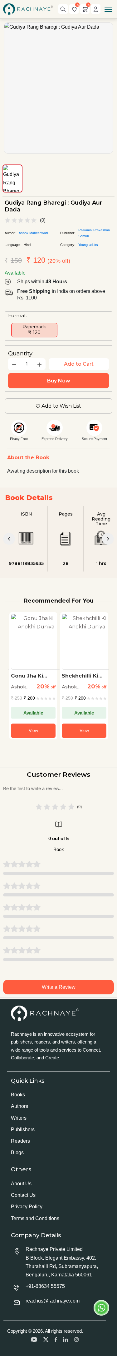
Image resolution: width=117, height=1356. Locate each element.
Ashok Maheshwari (33, 233)
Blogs (17, 1152)
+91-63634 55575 (45, 1286)
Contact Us (23, 1195)
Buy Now (58, 381)
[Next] (108, 539)
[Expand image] (58, 88)
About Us (21, 1183)
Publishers (23, 1129)
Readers (20, 1141)
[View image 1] (12, 178)
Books (18, 1094)
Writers (19, 1118)
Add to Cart (79, 364)
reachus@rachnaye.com (53, 1300)
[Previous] (9, 539)
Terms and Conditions (35, 1218)
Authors (19, 1106)
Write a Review (59, 987)
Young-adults (88, 245)
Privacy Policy (26, 1206)
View (33, 730)
